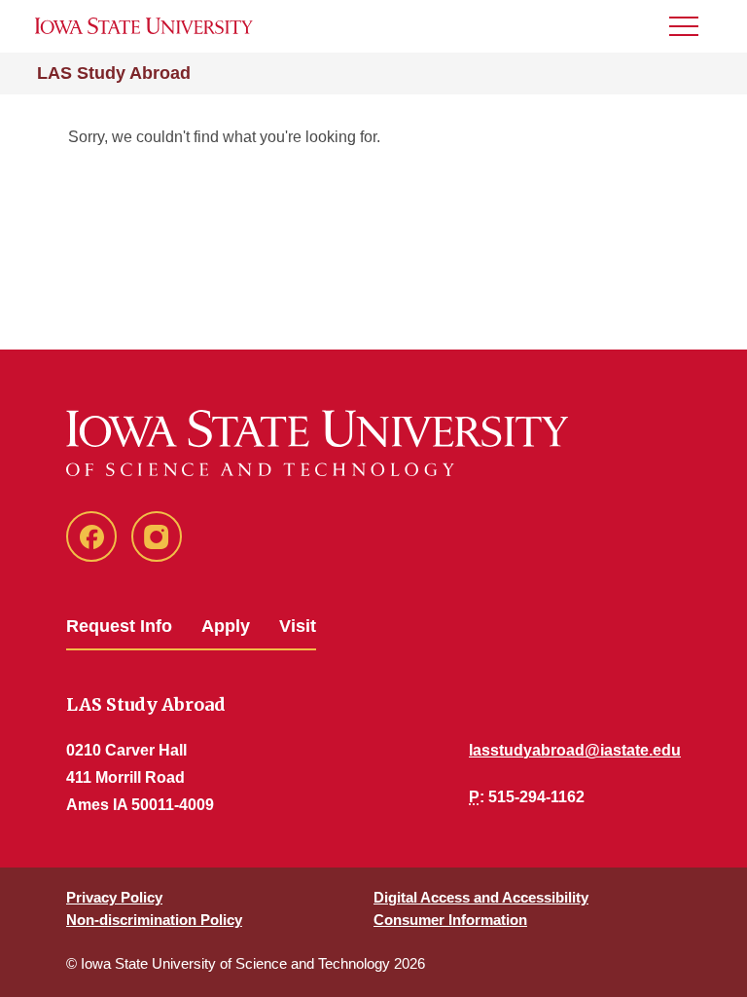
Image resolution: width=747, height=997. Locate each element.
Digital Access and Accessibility (481, 897)
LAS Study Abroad (114, 73)
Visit (297, 626)
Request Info (119, 626)
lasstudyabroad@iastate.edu (575, 750)
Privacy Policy (114, 897)
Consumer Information (450, 919)
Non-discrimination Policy (154, 919)
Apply (225, 626)
